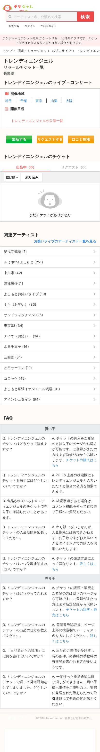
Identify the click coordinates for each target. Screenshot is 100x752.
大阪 (69, 101)
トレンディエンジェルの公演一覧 (37, 121)
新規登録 (13, 26)
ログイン (29, 26)
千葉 (23, 101)
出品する (19, 139)
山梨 (54, 101)
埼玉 (8, 101)
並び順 (10, 177)
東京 (38, 101)
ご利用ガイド (48, 26)
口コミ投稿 (81, 139)
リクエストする (50, 139)
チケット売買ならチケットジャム (17, 8)
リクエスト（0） (74, 167)
